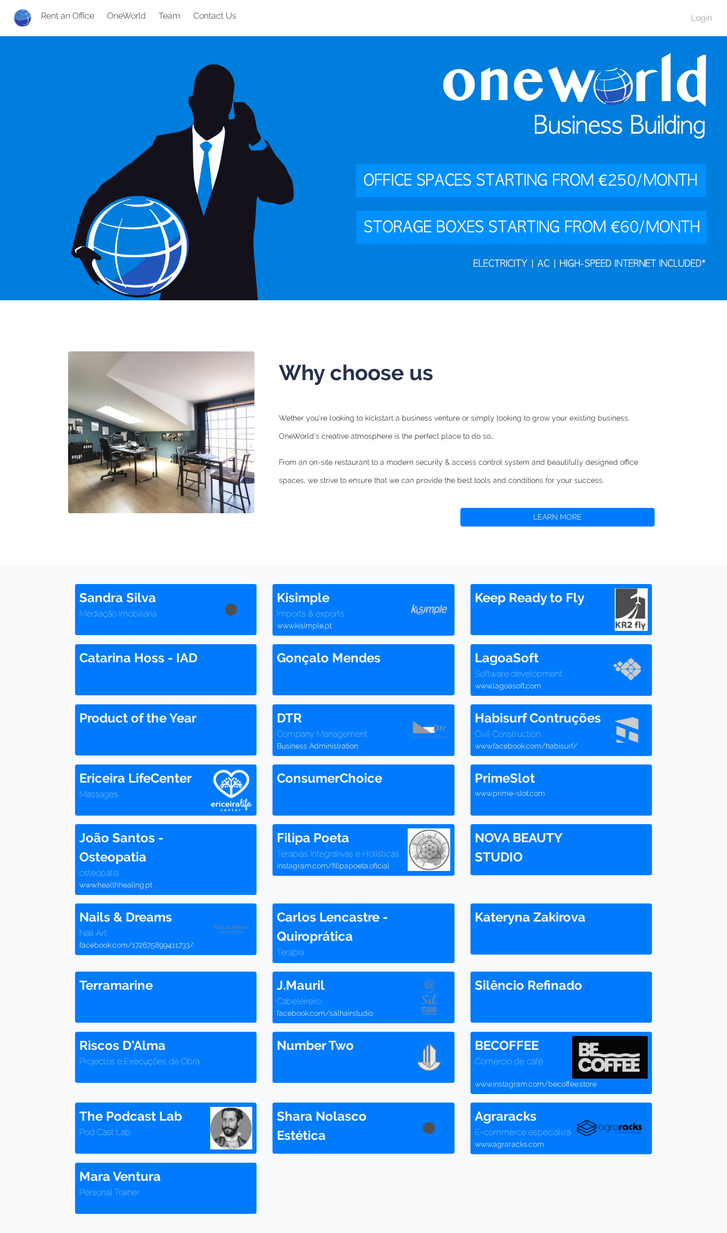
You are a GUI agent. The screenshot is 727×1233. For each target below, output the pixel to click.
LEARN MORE (557, 517)
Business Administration (317, 746)
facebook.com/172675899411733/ (136, 945)
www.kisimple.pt (304, 625)
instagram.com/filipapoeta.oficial (333, 865)
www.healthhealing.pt (115, 885)
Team (169, 16)
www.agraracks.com (509, 1144)
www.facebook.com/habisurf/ (526, 746)
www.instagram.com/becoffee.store (536, 1084)
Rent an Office (67, 16)
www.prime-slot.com (510, 793)
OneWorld (126, 16)
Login (701, 18)
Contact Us (214, 16)
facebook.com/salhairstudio (325, 1013)
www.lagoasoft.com (508, 685)
